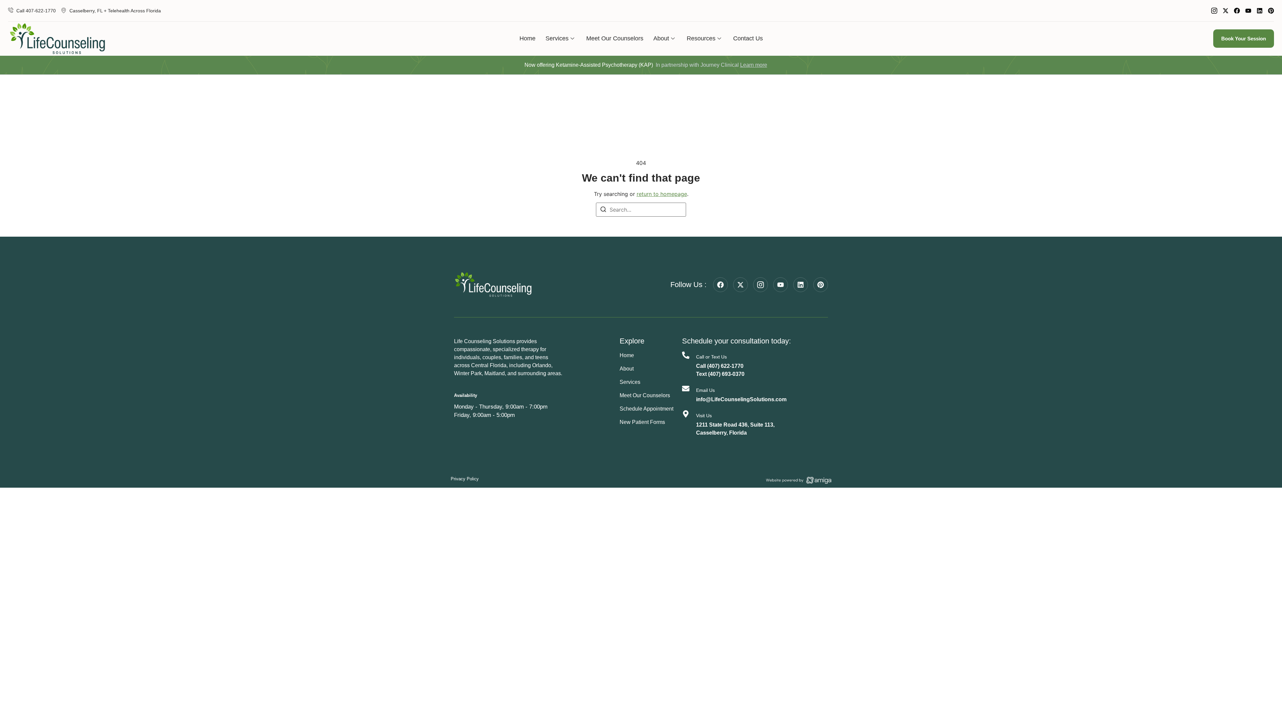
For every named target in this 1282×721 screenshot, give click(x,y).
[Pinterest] (1271, 11)
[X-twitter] (1226, 11)
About (661, 38)
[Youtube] (1248, 11)
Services (557, 38)
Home (527, 38)
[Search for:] (641, 210)
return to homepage (662, 194)
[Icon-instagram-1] (1214, 11)
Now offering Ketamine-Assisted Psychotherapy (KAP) (588, 65)
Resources (701, 38)
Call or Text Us (711, 356)
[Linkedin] (1260, 11)
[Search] (603, 210)
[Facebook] (1237, 11)
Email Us (705, 390)
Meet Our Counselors (614, 38)
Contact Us (748, 38)
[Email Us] (685, 388)
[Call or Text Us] (685, 355)
